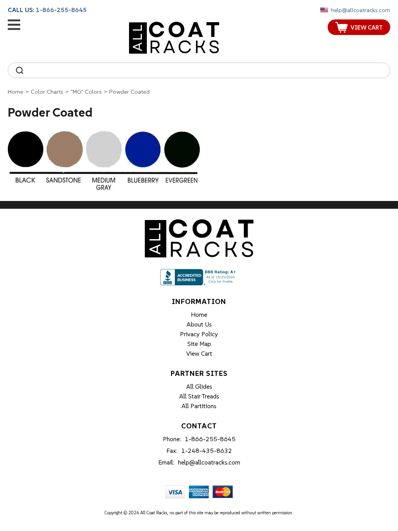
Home (15, 91)
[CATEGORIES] (14, 24)
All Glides (199, 386)
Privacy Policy (199, 334)
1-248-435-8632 (206, 450)
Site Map (199, 344)
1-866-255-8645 (61, 10)
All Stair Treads (199, 396)
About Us (199, 324)
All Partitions (199, 406)
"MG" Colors (86, 91)
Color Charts (47, 91)
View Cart (199, 353)
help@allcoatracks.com (360, 10)
